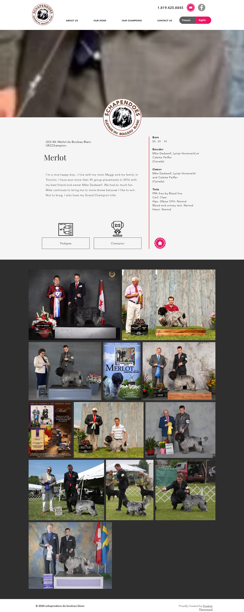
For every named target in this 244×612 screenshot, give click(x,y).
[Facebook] (201, 7)
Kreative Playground (206, 607)
